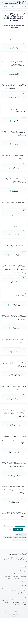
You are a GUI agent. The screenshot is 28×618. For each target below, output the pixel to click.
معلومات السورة (16, 540)
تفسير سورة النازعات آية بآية (21, 534)
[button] (18, 7)
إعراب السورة (23, 540)
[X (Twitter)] (21, 566)
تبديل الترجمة (13, 31)
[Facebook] (25, 566)
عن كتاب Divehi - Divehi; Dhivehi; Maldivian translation (15, 537)
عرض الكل (9, 529)
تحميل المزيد (17, 529)
